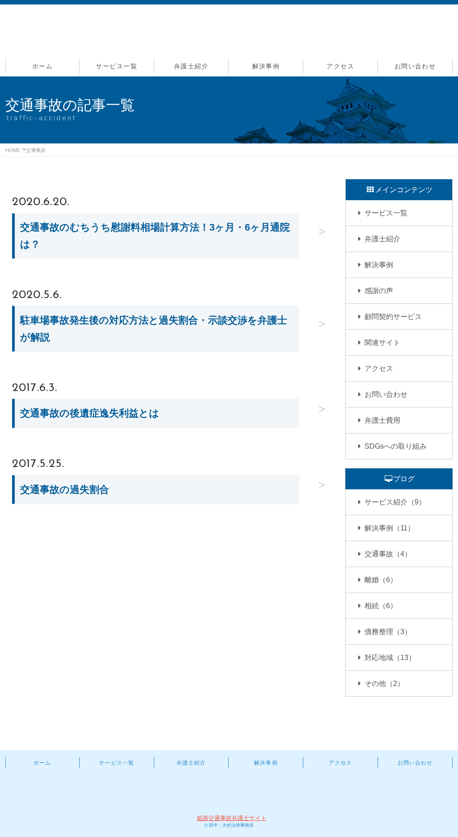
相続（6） (381, 606)
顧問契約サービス (393, 316)
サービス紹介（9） (395, 502)
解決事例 (266, 66)
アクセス (340, 66)
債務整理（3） (388, 631)
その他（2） (384, 683)
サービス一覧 (116, 66)
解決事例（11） (390, 528)
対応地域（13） (390, 657)
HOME (12, 150)
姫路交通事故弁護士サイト (232, 818)
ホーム (42, 66)
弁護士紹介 (191, 66)
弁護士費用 (382, 420)
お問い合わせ (415, 66)
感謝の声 (379, 290)
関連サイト (382, 342)
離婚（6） (381, 580)
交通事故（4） (388, 554)
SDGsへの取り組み (396, 446)
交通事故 (36, 150)
